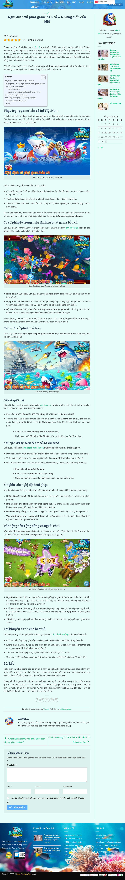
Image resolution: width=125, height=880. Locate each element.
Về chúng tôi (47, 2)
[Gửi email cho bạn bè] (47, 700)
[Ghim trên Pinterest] (51, 700)
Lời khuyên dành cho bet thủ (16, 101)
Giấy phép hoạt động (74, 845)
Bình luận (12, 765)
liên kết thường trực (64, 709)
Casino (81, 2)
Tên (9, 786)
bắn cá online (72, 228)
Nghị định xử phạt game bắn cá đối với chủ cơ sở (24, 92)
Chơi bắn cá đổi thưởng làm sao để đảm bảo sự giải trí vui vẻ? (24, 740)
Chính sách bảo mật (74, 838)
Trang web (67, 786)
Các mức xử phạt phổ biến (15, 86)
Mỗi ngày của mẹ (115, 104)
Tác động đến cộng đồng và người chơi (20, 98)
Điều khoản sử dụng (74, 835)
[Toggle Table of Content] (42, 77)
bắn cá (37, 47)
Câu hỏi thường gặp (74, 855)
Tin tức (90, 2)
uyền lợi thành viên (75, 848)
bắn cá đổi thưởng (60, 634)
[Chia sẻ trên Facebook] (38, 700)
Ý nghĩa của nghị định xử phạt (16, 95)
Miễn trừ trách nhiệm (74, 842)
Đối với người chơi (14, 89)
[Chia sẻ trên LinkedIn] (56, 700)
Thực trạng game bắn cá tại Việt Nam (19, 80)
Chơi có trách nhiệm (74, 851)
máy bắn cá (45, 405)
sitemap (22, 847)
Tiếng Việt (102, 2)
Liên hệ (73, 858)
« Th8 (100, 147)
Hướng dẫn (59, 2)
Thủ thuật (71, 2)
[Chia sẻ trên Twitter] (42, 700)
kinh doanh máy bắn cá (33, 448)
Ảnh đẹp (34, 6)
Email (38, 786)
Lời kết (7, 103)
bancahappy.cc (109, 835)
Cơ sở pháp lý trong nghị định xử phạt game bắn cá (25, 83)
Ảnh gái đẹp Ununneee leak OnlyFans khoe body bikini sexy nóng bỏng (52, 838)
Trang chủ (34, 2)
